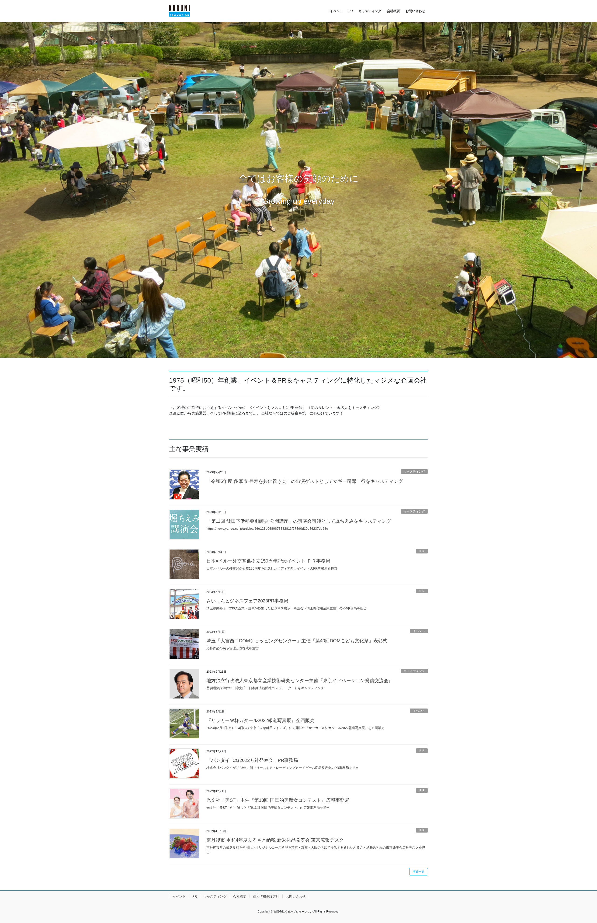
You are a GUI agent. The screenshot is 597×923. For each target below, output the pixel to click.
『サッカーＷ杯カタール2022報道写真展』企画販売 (260, 720)
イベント (419, 631)
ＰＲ (422, 551)
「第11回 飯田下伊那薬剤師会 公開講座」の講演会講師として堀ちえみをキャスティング (298, 521)
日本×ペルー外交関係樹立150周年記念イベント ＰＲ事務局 (268, 560)
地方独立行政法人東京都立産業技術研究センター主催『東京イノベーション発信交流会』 (299, 680)
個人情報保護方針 (266, 896)
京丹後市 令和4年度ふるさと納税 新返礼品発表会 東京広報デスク (275, 840)
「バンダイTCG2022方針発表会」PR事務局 (252, 760)
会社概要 (239, 896)
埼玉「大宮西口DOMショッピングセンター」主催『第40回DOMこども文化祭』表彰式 (296, 640)
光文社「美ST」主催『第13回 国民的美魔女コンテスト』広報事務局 (277, 800)
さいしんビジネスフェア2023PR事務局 (247, 600)
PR (194, 896)
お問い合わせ (295, 896)
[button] (45, 190)
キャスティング (414, 471)
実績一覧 (418, 871)
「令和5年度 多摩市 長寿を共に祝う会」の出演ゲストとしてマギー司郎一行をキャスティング (304, 481)
